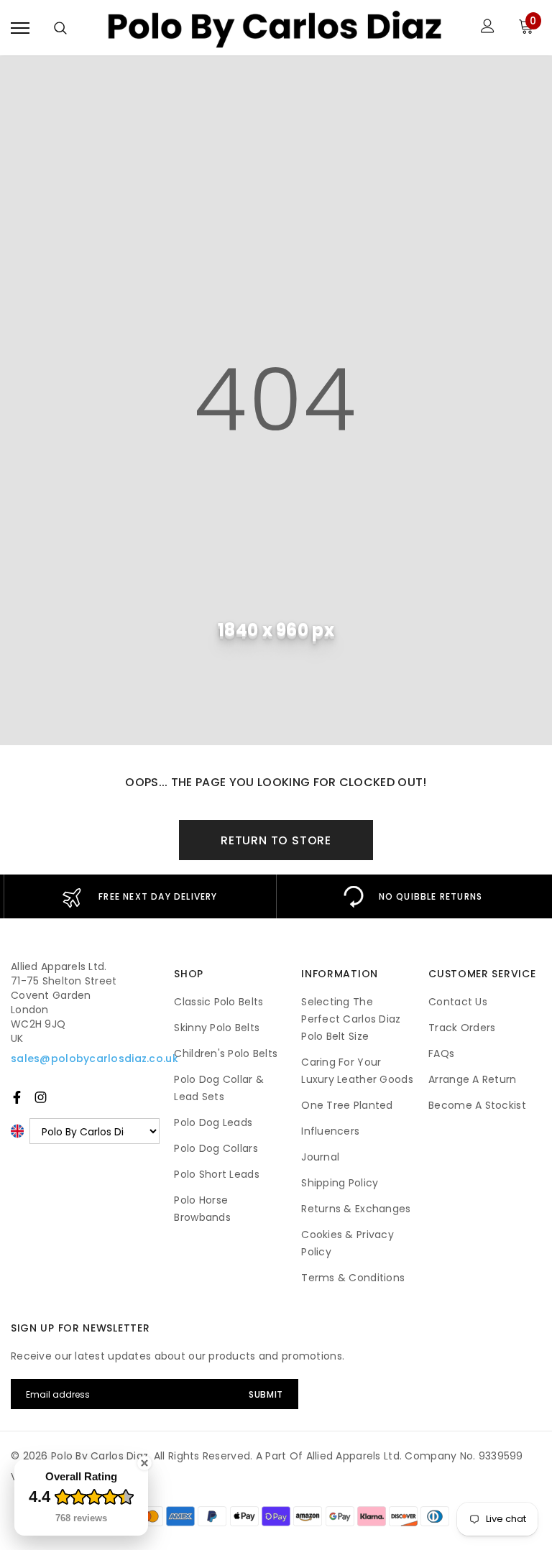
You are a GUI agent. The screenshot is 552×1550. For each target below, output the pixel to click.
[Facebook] (17, 1097)
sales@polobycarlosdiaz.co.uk (94, 1058)
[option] (140, 896)
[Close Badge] (144, 1463)
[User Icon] (487, 27)
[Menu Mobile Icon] (20, 28)
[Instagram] (40, 1097)
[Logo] (274, 28)
